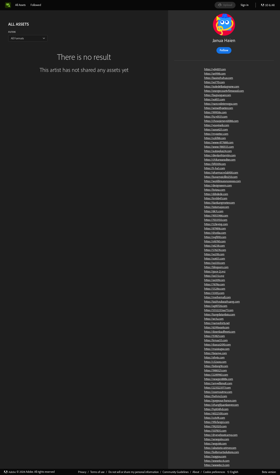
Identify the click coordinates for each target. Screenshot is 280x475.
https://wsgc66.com (215, 443)
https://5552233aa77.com (218, 310)
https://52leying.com (216, 224)
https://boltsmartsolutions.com (221, 452)
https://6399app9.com (216, 327)
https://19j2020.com (215, 426)
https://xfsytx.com (214, 357)
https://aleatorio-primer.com (220, 448)
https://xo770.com (214, 82)
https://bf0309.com (215, 164)
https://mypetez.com (216, 134)
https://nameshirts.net (217, 323)
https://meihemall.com (217, 297)
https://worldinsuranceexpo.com (222, 181)
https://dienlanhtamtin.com (220, 155)
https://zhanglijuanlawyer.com (221, 405)
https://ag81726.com (215, 306)
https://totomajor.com (216, 207)
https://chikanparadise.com (220, 159)
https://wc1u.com (214, 319)
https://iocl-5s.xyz (214, 276)
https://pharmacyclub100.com (221, 172)
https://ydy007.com (215, 69)
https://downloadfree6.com (219, 331)
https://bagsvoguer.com (217, 95)
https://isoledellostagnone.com (221, 86)
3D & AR (270, 5)
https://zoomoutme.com (218, 392)
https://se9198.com (215, 73)
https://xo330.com (214, 263)
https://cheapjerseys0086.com (221, 121)
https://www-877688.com (218, 142)
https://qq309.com (214, 280)
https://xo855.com (214, 99)
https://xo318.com (214, 254)
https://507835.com (215, 430)
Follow (224, 50)
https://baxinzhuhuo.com (218, 78)
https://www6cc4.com (217, 461)
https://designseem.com (218, 185)
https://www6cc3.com (217, 465)
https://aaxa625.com (216, 129)
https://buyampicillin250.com (221, 177)
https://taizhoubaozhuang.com (222, 301)
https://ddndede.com (216, 194)
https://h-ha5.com (214, 168)
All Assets (20, 5)
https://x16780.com (215, 241)
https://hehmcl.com (215, 396)
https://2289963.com (216, 374)
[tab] (20, 5)
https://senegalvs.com (216, 439)
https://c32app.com (215, 362)
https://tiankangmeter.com (219, 202)
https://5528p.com (214, 288)
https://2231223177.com (217, 387)
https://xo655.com (214, 258)
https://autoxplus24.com (218, 151)
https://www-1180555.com (219, 147)
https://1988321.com (215, 370)
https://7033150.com (215, 220)
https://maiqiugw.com (217, 349)
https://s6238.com (214, 245)
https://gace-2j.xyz (214, 271)
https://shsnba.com (215, 233)
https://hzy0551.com (216, 116)
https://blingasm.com (216, 267)
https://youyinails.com (216, 125)
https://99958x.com (215, 112)
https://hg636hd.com (216, 409)
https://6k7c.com (213, 211)
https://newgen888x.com (218, 379)
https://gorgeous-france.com (220, 400)
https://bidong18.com (216, 366)
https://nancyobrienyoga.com (221, 103)
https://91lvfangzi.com (216, 422)
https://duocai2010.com (217, 344)
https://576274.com (215, 250)
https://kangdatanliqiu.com (219, 314)
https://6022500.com (216, 413)
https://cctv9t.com (214, 417)
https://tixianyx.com (215, 353)
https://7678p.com (214, 284)
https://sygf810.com (215, 237)
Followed (36, 5)
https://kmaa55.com (216, 340)
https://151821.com (214, 336)
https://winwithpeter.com (218, 108)
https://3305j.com (214, 293)
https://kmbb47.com (215, 198)
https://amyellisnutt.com (218, 383)
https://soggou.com (215, 456)
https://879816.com (215, 228)
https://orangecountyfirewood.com (224, 91)
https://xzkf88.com (215, 138)
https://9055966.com (216, 215)
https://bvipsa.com (214, 190)
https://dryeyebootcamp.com (221, 435)
